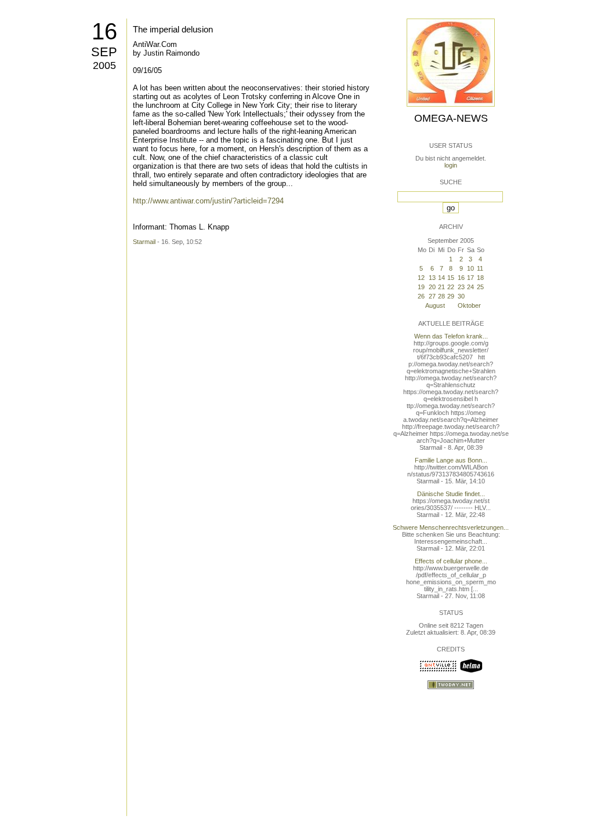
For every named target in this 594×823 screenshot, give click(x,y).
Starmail (144, 241)
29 (450, 296)
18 (480, 277)
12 (421, 277)
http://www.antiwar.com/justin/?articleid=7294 (208, 200)
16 (104, 31)
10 (470, 268)
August (435, 305)
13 (432, 277)
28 (441, 296)
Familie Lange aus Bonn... (451, 460)
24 (470, 286)
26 (421, 296)
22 (450, 286)
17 (470, 277)
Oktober (469, 305)
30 (461, 296)
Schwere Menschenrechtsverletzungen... (451, 527)
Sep (104, 52)
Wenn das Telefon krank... (451, 336)
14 (441, 277)
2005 (104, 65)
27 (432, 296)
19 (421, 286)
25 (480, 286)
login (450, 165)
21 (441, 286)
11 (480, 268)
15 (450, 277)
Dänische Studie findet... (451, 493)
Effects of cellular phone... (451, 561)
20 (432, 286)
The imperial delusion (173, 29)
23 (461, 286)
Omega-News (451, 118)
